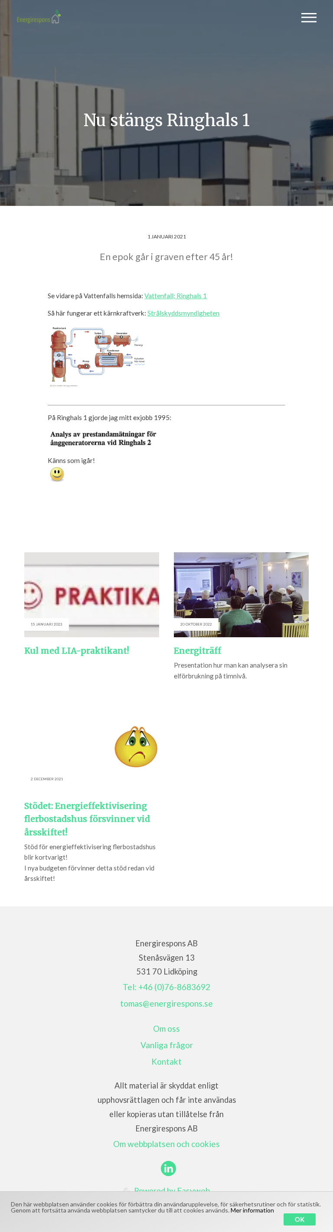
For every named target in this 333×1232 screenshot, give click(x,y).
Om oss (166, 1028)
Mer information (252, 1210)
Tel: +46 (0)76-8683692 (166, 987)
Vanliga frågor (166, 1045)
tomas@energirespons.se (166, 1003)
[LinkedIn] (168, 1168)
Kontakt (166, 1061)
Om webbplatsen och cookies (166, 1144)
